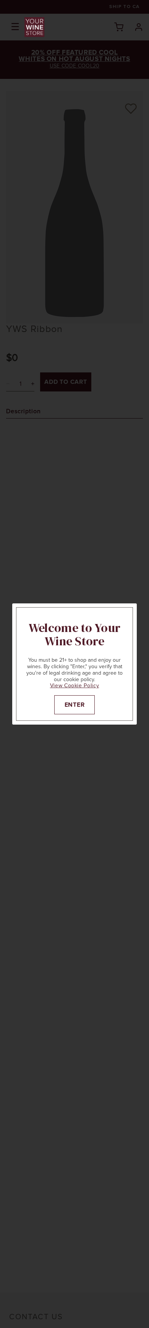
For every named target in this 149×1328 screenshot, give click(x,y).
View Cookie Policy (74, 685)
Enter (75, 705)
